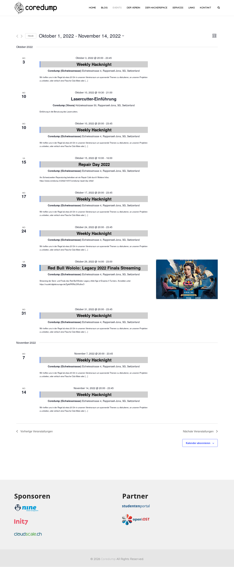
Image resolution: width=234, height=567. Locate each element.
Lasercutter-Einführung (93, 99)
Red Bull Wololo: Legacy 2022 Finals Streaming (94, 268)
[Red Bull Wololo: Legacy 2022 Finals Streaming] (187, 279)
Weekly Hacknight (94, 64)
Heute (31, 35)
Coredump (108, 559)
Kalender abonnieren (198, 443)
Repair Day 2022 (94, 164)
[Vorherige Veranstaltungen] (17, 36)
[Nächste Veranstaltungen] (22, 36)
